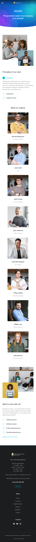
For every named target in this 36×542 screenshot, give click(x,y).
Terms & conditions (19, 538)
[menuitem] (18, 498)
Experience (9, 94)
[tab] (18, 78)
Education (9, 78)
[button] (3, 3)
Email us (18, 486)
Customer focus (11, 98)
